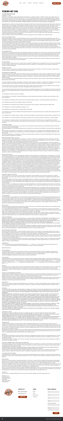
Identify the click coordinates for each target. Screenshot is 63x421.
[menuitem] (20, 2)
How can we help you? (52, 403)
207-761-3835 (7, 380)
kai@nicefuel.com (5, 381)
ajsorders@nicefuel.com (22, 393)
